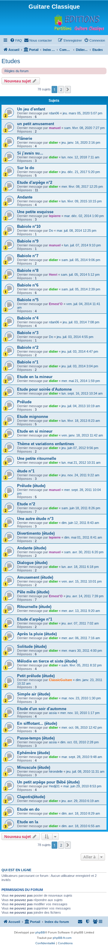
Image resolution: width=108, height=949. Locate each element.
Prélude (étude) (31, 485)
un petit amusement (35, 124)
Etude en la (27, 822)
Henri (53, 274)
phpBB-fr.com (62, 937)
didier (53, 142)
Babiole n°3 (27, 333)
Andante (24, 197)
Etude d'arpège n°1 (34, 619)
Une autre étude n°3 (35, 518)
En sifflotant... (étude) (37, 723)
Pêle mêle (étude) (33, 592)
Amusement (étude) (35, 577)
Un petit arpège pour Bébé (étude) (48, 782)
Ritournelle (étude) (34, 606)
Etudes (11, 61)
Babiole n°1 (27, 362)
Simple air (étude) (33, 694)
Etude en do (28, 809)
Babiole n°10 (28, 226)
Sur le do (25, 168)
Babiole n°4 (27, 318)
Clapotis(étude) (31, 797)
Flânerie (24, 138)
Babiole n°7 (27, 256)
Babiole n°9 (27, 241)
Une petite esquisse (35, 212)
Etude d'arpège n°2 (34, 182)
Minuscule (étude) (33, 767)
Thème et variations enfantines (45, 444)
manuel (55, 128)
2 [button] (61, 89)
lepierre (55, 216)
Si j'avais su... (30, 153)
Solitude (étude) (31, 646)
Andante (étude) (31, 548)
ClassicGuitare (60, 680)
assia (53, 713)
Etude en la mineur (34, 377)
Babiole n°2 (27, 347)
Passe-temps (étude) (36, 738)
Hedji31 (54, 786)
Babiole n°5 (27, 300)
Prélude (24, 402)
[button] (68, 89)
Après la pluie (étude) (37, 634)
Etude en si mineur (34, 431)
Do (51, 230)
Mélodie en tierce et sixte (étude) (47, 661)
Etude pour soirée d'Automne (44, 389)
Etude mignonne (32, 416)
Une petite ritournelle (36, 458)
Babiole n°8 (27, 270)
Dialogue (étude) (32, 562)
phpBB (40, 932)
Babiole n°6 (27, 285)
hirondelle (56, 771)
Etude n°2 (26, 504)
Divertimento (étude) (36, 533)
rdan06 (54, 113)
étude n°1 (25, 471)
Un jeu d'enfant (31, 109)
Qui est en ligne (16, 870)
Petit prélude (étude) (36, 676)
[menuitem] (16, 40)
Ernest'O (56, 304)
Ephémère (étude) (33, 753)
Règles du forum (16, 71)
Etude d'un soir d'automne (41, 709)
